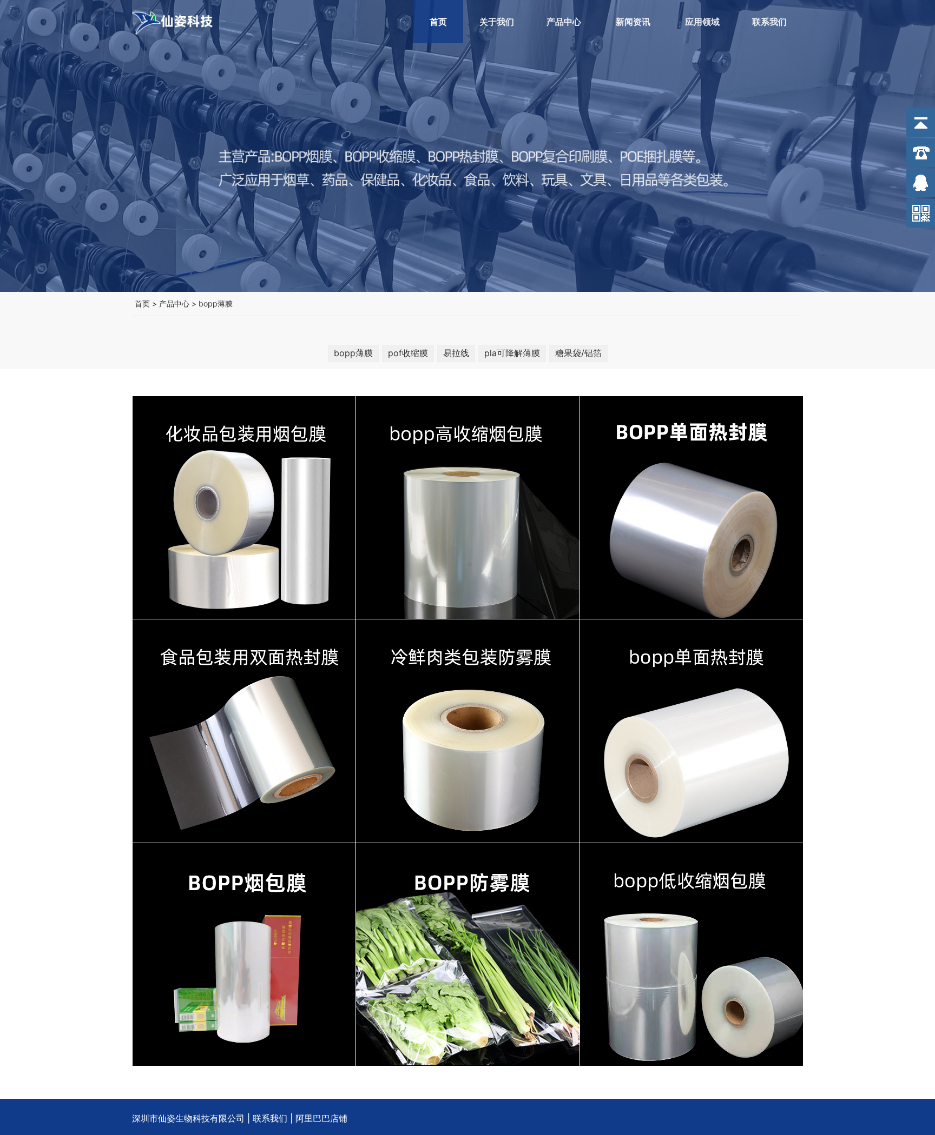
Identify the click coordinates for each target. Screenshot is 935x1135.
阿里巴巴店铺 (321, 1118)
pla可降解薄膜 (512, 353)
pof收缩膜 (408, 353)
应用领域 (702, 21)
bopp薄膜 (216, 303)
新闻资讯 (633, 21)
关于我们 (496, 21)
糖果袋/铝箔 (578, 353)
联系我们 (769, 21)
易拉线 (456, 353)
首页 (438, 21)
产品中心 (563, 21)
